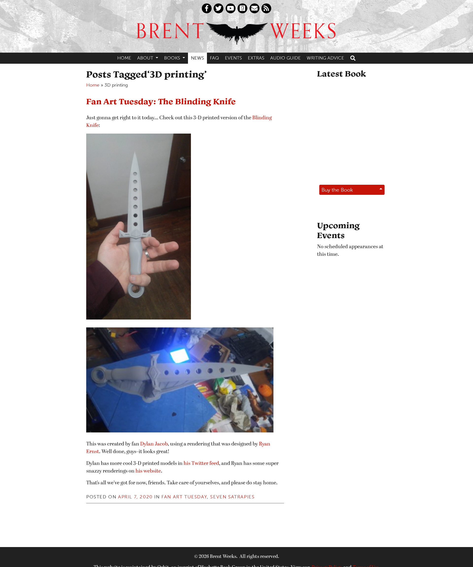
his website (148, 471)
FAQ (214, 58)
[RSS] (266, 8)
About (145, 58)
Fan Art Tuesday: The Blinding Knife (161, 101)
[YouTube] (231, 8)
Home (124, 58)
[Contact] (254, 8)
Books (172, 58)
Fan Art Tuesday (184, 497)
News (197, 58)
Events (233, 58)
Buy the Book (337, 190)
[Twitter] (218, 8)
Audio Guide (285, 58)
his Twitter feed (201, 463)
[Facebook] (207, 8)
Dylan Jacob (154, 444)
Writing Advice (325, 58)
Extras (256, 58)
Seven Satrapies (232, 497)
